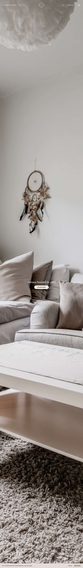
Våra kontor (71, 5)
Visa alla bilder (41, 287)
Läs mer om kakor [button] (28, 565)
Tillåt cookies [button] (77, 565)
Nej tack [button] (70, 565)
